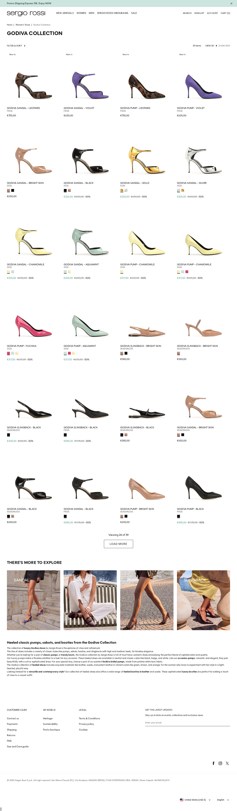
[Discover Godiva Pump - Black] (203, 478)
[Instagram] (220, 763)
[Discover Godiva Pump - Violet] (203, 78)
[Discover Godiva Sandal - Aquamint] (90, 234)
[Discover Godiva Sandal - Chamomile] (33, 234)
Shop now (55, 112)
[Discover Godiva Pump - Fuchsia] (33, 315)
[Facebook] (213, 763)
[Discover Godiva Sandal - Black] (90, 152)
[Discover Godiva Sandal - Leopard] (33, 78)
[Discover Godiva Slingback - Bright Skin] (146, 315)
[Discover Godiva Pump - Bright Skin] (146, 478)
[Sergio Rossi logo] (26, 13)
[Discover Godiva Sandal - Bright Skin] (33, 152)
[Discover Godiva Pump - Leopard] (146, 78)
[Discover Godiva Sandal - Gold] (146, 152)
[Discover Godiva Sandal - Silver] (203, 152)
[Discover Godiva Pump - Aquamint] (90, 315)
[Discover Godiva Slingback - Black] (33, 397)
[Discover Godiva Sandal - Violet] (90, 78)
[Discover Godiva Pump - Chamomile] (146, 234)
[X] (227, 763)
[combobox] (193, 800)
